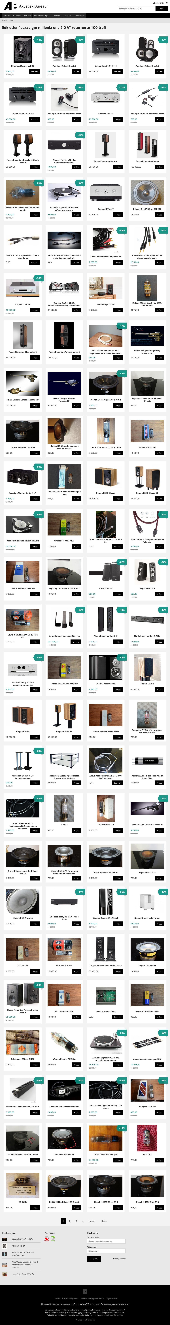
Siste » (104, 1220)
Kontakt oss (79, 15)
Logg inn (67, 15)
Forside (7, 15)
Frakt (57, 1298)
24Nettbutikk (90, 1319)
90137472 (94, 1304)
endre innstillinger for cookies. (111, 1315)
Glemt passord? (119, 1258)
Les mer (93, 1315)
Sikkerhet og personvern (92, 1298)
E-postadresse (93, 1237)
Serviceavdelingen (42, 15)
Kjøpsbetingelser (70, 1298)
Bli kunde (17, 15)
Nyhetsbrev (112, 1298)
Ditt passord (92, 1247)
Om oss (27, 15)
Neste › (92, 1220)
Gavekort (57, 15)
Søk (161, 8)
